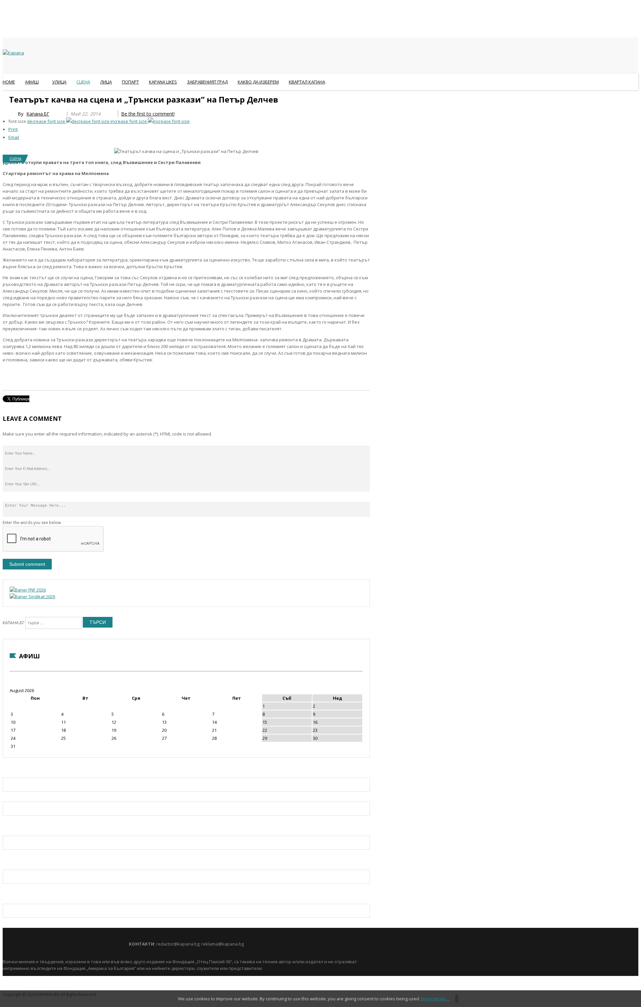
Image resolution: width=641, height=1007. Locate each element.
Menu (6, 98)
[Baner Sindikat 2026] (32, 597)
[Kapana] (13, 53)
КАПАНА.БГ (13, 623)
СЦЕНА (15, 158)
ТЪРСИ (97, 622)
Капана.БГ (37, 114)
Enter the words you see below (32, 522)
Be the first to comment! (148, 114)
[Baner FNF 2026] (28, 590)
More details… (435, 999)
